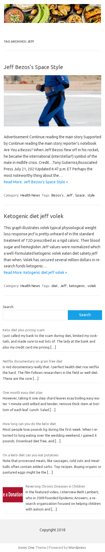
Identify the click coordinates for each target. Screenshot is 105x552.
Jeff (69, 195)
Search (8, 307)
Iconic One (26, 547)
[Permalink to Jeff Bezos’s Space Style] (52, 125)
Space (80, 195)
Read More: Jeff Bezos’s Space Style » (36, 182)
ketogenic (77, 286)
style (91, 195)
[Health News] (52, 21)
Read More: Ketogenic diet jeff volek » (35, 272)
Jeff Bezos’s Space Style (33, 67)
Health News (30, 195)
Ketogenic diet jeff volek (34, 216)
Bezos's (57, 195)
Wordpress (77, 547)
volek (92, 286)
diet (54, 286)
